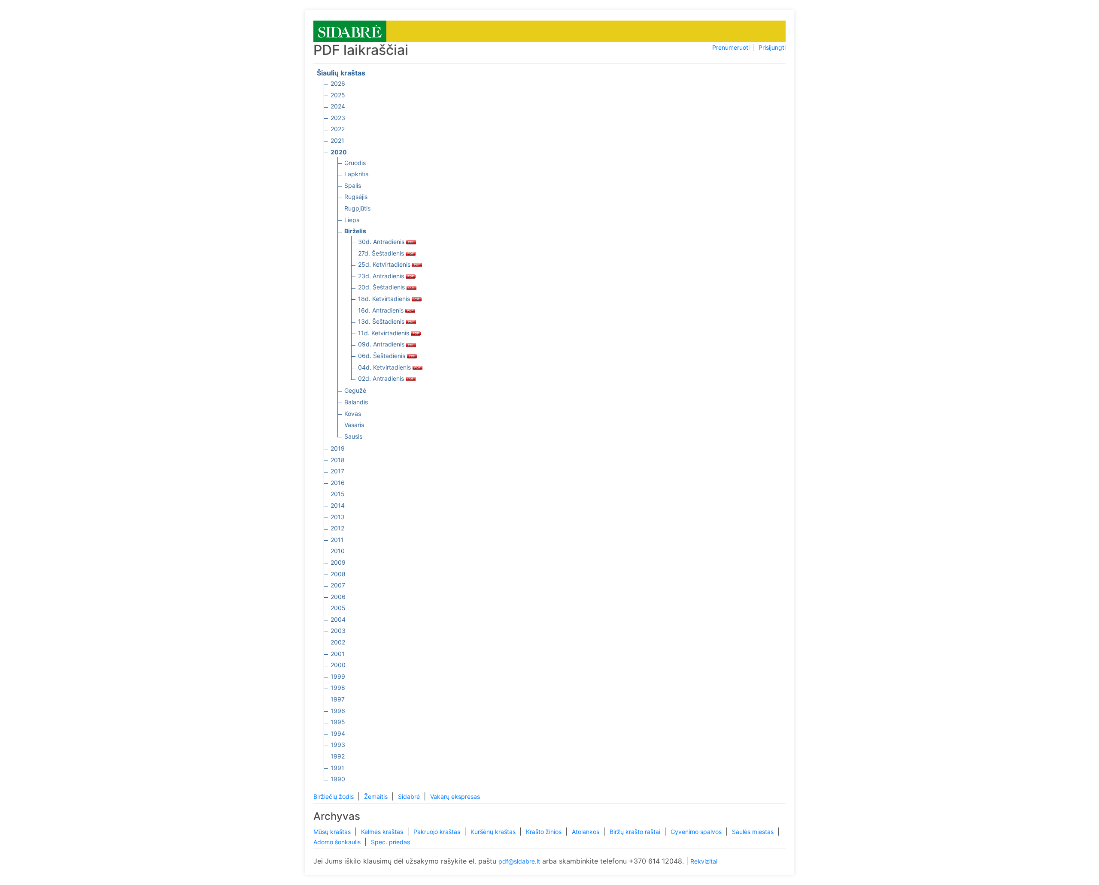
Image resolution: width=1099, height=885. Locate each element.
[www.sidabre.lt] (349, 30)
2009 (338, 562)
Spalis (352, 185)
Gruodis (355, 162)
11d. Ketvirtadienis (384, 333)
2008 (338, 574)
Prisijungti (772, 47)
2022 (338, 128)
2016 (338, 482)
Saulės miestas (753, 831)
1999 (338, 676)
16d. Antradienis (381, 310)
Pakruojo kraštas (437, 831)
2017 (337, 471)
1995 (338, 721)
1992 (338, 756)
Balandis (356, 402)
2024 (338, 106)
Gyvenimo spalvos (697, 831)
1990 (338, 779)
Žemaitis (376, 796)
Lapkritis (356, 174)
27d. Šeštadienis (382, 253)
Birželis (355, 231)
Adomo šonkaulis (337, 842)
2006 (338, 596)
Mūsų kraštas (332, 831)
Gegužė (355, 390)
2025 (338, 95)
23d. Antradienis (382, 276)
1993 (338, 744)
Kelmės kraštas (383, 831)
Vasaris (354, 424)
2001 (338, 653)
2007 (338, 585)
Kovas (352, 413)
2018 (338, 460)
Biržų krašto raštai (636, 831)
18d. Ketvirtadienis (385, 298)
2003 (338, 630)
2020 (339, 152)
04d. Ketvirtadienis (385, 367)
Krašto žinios (544, 831)
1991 (337, 767)
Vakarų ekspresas (455, 796)
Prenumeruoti (731, 47)
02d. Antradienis (382, 378)
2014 (338, 505)
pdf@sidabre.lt (519, 861)
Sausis (353, 436)
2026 (338, 83)
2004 (338, 619)
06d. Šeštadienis (382, 355)
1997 (338, 699)
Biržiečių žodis (334, 796)
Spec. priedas (390, 842)
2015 (338, 493)
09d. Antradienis (382, 344)
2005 (338, 607)
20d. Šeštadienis (382, 287)
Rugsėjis (355, 196)
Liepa (352, 219)
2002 (338, 642)
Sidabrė (410, 796)
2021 (337, 140)
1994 (338, 733)
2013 (338, 517)
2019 (338, 448)
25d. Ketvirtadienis (385, 264)
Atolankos (586, 831)
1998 (338, 687)
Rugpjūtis (357, 208)
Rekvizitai (703, 861)
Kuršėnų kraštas (494, 831)
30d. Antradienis (382, 241)
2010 (338, 550)
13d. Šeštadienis (382, 321)
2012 (337, 528)
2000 (338, 664)
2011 (337, 539)
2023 (338, 117)
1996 (338, 710)
